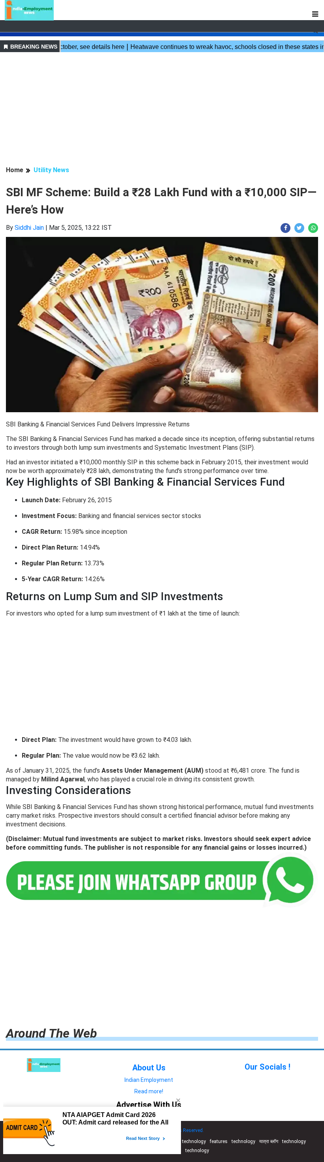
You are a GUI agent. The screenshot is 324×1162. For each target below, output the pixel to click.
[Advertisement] (162, 110)
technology (194, 1141)
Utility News (51, 170)
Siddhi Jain (29, 227)
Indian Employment (148, 1080)
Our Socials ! (267, 1067)
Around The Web (51, 1033)
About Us (149, 1067)
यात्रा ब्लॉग (268, 1141)
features (219, 1141)
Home (14, 170)
